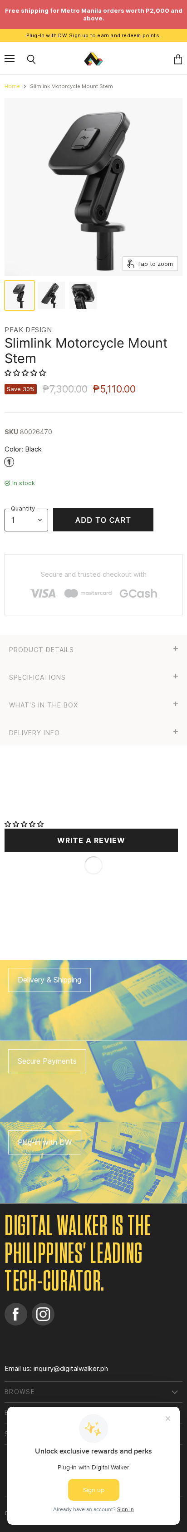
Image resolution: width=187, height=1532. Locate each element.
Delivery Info (34, 733)
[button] (26, 372)
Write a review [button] (91, 840)
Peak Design (28, 329)
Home (12, 86)
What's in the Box (43, 705)
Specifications (37, 677)
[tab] (93, 649)
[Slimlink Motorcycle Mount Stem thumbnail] (19, 295)
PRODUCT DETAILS (41, 649)
